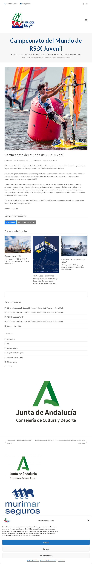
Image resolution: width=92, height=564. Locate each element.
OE (8, 344)
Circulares (11, 339)
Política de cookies (33, 561)
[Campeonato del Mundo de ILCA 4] (74, 246)
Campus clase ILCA (13, 256)
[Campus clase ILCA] (18, 244)
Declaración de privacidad (48, 561)
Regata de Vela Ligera (15, 353)
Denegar (46, 549)
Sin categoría (12, 362)
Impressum (61, 561)
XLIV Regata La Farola (15, 317)
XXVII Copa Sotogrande (43, 276)
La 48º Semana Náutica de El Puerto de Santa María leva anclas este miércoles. (60, 442)
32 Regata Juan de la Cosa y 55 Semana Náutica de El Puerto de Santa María (35, 308)
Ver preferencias (46, 556)
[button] (88, 520)
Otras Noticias (12, 348)
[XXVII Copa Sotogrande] (46, 254)
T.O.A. (9, 366)
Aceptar (46, 542)
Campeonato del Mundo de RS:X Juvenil (18, 442)
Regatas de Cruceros (15, 357)
